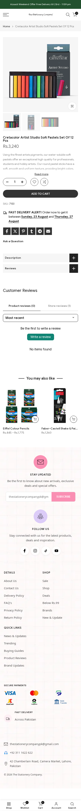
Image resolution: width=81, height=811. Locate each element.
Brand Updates (14, 665)
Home (6, 26)
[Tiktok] (45, 550)
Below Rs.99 (50, 603)
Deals (46, 595)
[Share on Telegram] (40, 231)
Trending (10, 643)
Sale (45, 581)
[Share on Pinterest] (23, 231)
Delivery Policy (14, 595)
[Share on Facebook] (7, 231)
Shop (45, 588)
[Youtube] (56, 550)
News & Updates (15, 636)
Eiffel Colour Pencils (16, 428)
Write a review (40, 337)
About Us (10, 581)
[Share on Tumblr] (32, 231)
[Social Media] (24, 550)
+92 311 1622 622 (21, 752)
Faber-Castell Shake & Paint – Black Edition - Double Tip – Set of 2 (59, 428)
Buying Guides (14, 651)
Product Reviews (15, 658)
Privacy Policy (13, 610)
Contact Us (11, 588)
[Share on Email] (48, 231)
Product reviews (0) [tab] (22, 306)
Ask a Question (13, 241)
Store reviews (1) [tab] (59, 306)
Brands (47, 610)
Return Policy (13, 617)
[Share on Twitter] (15, 231)
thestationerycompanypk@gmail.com (34, 744)
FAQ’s (8, 603)
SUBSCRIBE (63, 496)
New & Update (52, 617)
